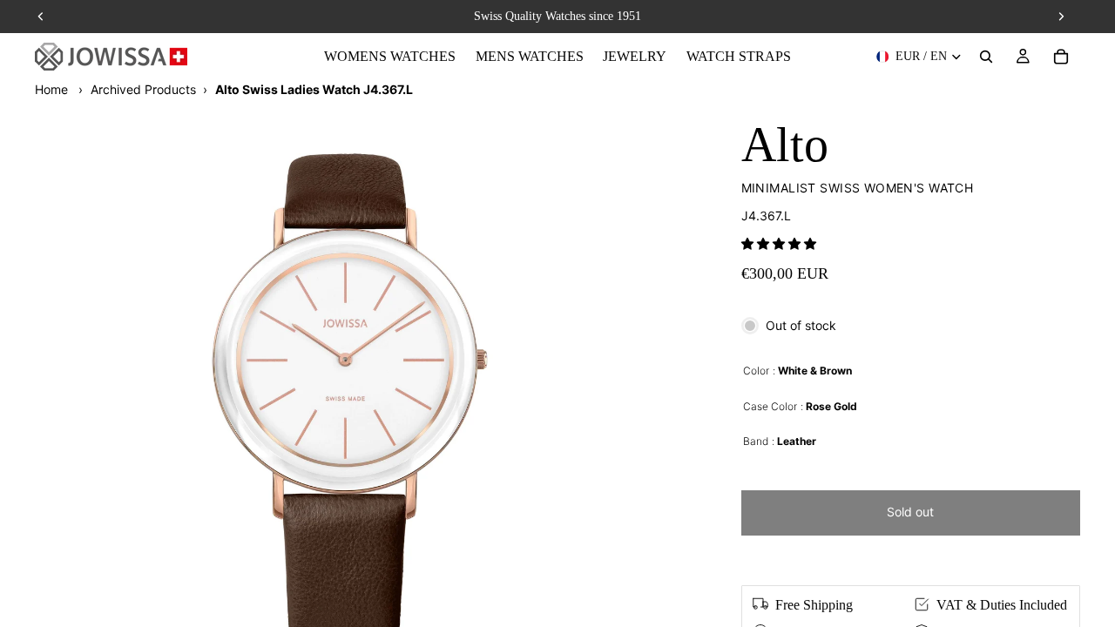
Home (51, 89)
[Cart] (1061, 56)
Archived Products (143, 89)
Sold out (910, 511)
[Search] (986, 56)
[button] (778, 243)
